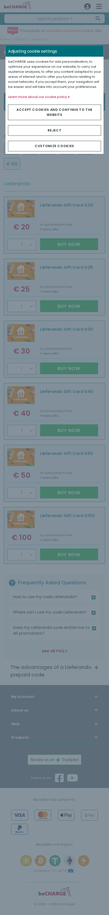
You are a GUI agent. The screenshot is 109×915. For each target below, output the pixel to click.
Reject (55, 130)
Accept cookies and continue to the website (54, 112)
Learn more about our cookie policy (38, 96)
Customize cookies (54, 146)
